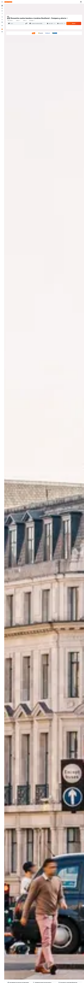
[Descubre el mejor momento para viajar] (2, 22)
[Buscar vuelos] (2, 5)
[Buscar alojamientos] (2, 8)
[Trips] (2, 25)
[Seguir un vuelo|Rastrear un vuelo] (2, 19)
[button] (2, 2)
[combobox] (10, 20)
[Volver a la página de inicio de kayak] (8, 2)
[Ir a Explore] (2, 17)
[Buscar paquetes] (2, 13)
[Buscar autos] (2, 11)
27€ (8, 18)
